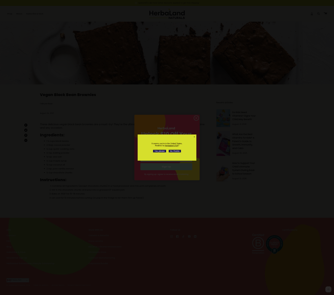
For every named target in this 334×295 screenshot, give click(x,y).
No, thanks (175, 151)
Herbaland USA (171, 145)
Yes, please (159, 151)
